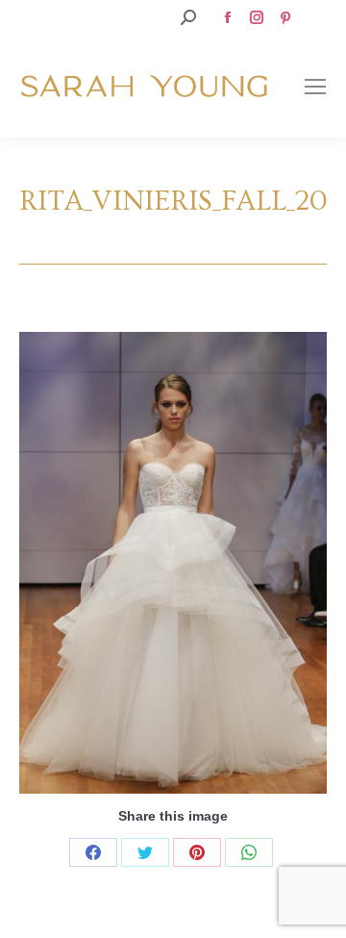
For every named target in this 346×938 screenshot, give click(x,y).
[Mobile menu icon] (315, 86)
